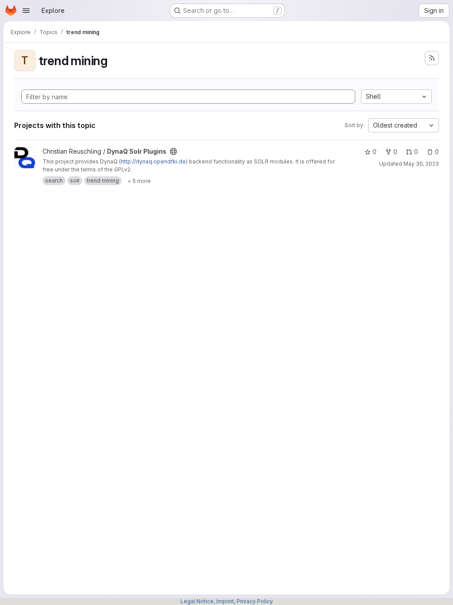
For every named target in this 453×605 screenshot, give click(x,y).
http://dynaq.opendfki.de (153, 161)
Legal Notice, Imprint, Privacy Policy (226, 601)
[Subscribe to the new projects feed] (432, 58)
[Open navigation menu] (26, 11)
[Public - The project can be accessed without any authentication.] (173, 151)
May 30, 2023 (421, 163)
